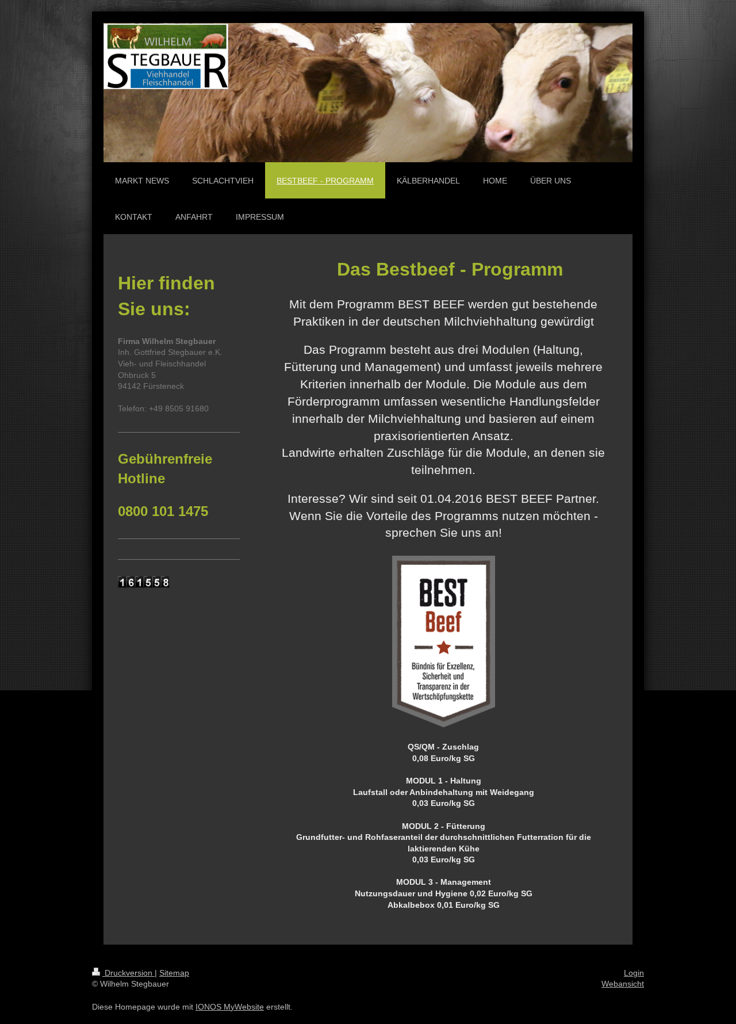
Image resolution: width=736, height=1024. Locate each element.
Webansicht (622, 983)
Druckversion (128, 972)
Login (634, 972)
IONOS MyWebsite (229, 1006)
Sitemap (174, 972)
